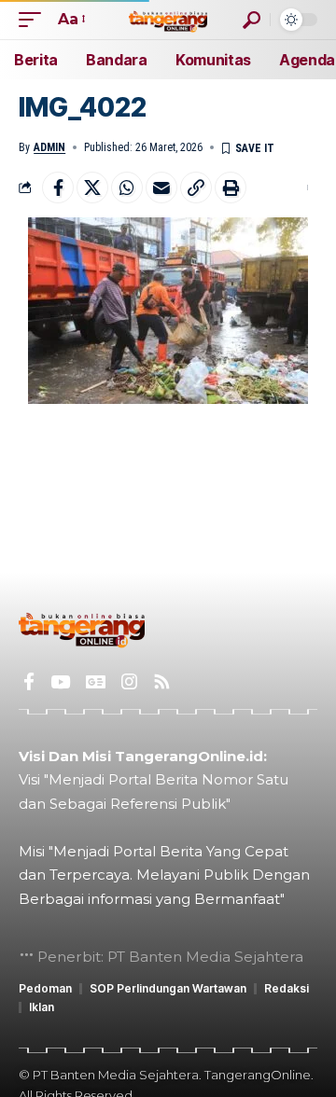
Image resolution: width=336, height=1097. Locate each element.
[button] (34, 19)
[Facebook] (29, 682)
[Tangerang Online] (168, 19)
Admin (49, 147)
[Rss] (161, 682)
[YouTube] (60, 682)
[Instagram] (129, 682)
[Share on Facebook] (58, 187)
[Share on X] (92, 187)
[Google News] (95, 682)
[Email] (161, 187)
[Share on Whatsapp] (127, 187)
